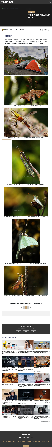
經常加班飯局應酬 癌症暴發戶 (8, 384)
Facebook (40, 30)
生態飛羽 (22, 319)
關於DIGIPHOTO (7, 441)
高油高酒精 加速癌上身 (39, 367)
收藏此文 (23, 29)
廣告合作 (15, 441)
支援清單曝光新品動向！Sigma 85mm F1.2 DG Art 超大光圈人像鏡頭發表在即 (41, 417)
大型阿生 (6, 29)
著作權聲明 (22, 441)
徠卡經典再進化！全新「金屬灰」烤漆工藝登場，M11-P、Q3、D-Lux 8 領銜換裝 (25, 417)
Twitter (45, 30)
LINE (43, 30)
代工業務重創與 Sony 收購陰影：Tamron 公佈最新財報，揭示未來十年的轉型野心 (9, 369)
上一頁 (21, 307)
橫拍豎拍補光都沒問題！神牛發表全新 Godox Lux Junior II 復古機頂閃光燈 (42, 402)
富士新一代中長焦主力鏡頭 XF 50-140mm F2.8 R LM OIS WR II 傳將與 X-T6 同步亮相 (25, 402)
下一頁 (30, 307)
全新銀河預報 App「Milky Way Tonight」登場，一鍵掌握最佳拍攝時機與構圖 (25, 369)
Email (48, 30)
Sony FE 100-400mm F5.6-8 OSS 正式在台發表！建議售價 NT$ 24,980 (9, 402)
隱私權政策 (29, 441)
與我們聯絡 (37, 441)
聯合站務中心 (45, 441)
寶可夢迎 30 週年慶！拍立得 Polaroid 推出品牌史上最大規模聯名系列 (9, 352)
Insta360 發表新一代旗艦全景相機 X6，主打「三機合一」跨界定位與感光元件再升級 (26, 385)
